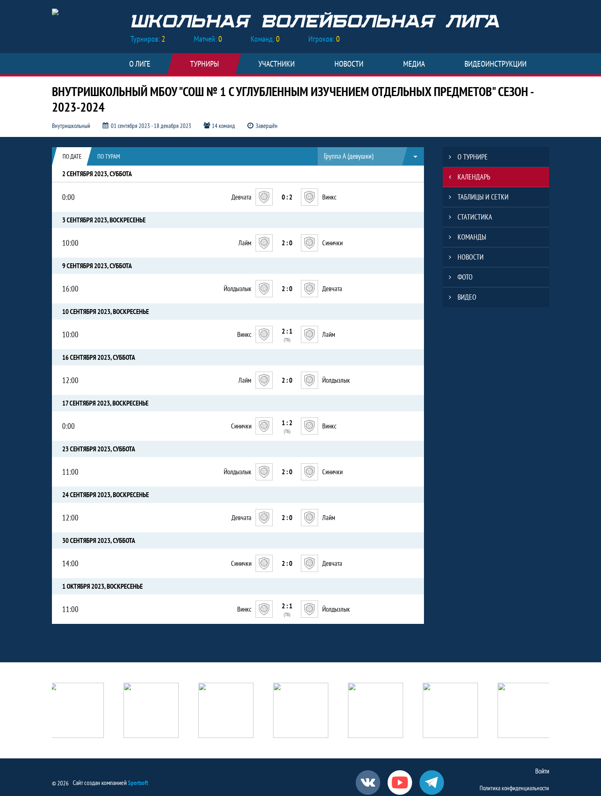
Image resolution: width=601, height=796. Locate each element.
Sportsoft (138, 783)
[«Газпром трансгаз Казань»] (225, 711)
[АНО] (76, 711)
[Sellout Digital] (375, 711)
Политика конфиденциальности (514, 788)
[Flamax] (450, 711)
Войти (542, 771)
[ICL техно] (300, 711)
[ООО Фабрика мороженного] (525, 711)
